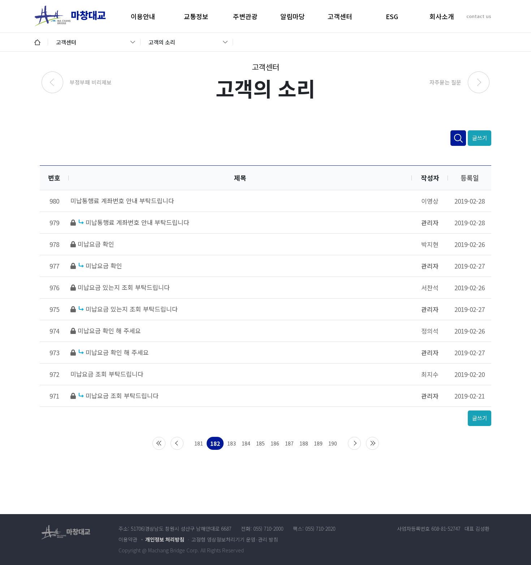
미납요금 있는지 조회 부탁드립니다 (124, 287)
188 (303, 443)
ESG (392, 16)
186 (275, 443)
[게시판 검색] (458, 138)
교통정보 (196, 16)
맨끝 (372, 443)
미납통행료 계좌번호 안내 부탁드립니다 (122, 200)
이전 (177, 443)
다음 (354, 443)
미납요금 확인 (96, 243)
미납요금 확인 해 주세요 (109, 330)
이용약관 (127, 539)
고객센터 (340, 16)
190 (332, 443)
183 (231, 443)
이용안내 (143, 16)
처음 (158, 443)
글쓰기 (479, 138)
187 (289, 443)
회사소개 (441, 16)
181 (198, 443)
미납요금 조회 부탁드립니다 (106, 373)
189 (318, 443)
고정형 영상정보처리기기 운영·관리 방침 (234, 539)
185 (260, 443)
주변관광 (245, 16)
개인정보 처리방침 (164, 539)
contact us (478, 16)
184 (246, 443)
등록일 (470, 177)
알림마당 (292, 16)
